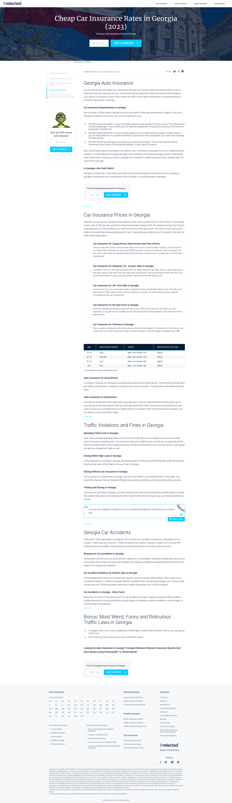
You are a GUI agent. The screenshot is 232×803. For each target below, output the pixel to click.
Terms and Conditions (168, 736)
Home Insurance (180, 4)
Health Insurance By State (133, 719)
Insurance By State (56, 697)
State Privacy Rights (167, 726)
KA (75, 705)
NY (50, 712)
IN (69, 705)
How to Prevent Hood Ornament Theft (102, 742)
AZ (69, 701)
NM (107, 709)
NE (88, 709)
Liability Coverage (57, 740)
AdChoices (164, 712)
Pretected (50, 62)
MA (94, 705)
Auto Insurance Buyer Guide (96, 725)
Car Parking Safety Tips (97, 738)
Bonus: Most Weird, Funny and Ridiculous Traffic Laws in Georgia (61, 96)
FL (101, 701)
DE (94, 701)
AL (56, 701)
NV (113, 709)
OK (63, 712)
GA (107, 701)
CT (88, 701)
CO (82, 701)
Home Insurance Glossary (133, 701)
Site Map (163, 719)
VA (50, 716)
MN (50, 709)
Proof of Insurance (58, 744)
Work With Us (165, 705)
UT (113, 712)
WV (75, 716)
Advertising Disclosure (168, 708)
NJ (101, 709)
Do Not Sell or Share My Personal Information (168, 731)
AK (50, 701)
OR (69, 712)
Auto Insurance (161, 4)
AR (63, 701)
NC (75, 709)
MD (101, 705)
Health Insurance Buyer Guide (134, 726)
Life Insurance (219, 4)
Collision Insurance (58, 733)
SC (88, 712)
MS (63, 709)
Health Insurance (200, 4)
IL (62, 705)
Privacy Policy (165, 723)
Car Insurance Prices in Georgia (60, 79)
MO (56, 709)
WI (69, 716)
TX (107, 712)
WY (82, 716)
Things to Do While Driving (97, 735)
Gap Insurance (56, 737)
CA (75, 701)
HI (113, 701)
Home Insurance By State (132, 697)
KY (82, 705)
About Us (163, 701)
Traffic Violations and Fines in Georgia (60, 84)
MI (113, 705)
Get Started (124, 43)
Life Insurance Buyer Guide (133, 748)
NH (94, 709)
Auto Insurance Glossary (58, 725)
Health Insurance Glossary (133, 723)
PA (75, 712)
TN (101, 712)
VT (56, 716)
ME (107, 705)
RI (81, 712)
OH (56, 712)
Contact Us (164, 697)
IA (50, 705)
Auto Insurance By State (63, 62)
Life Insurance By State (132, 741)
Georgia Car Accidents (57, 90)
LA (88, 705)
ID (56, 705)
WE (63, 716)
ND (82, 709)
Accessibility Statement (168, 716)
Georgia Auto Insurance (58, 73)
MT (69, 709)
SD (94, 712)
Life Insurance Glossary (132, 744)
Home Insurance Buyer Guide (134, 705)
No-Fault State (56, 729)
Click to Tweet (177, 519)
